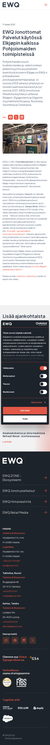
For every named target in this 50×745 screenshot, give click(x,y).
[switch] (43, 376)
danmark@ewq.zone (12, 626)
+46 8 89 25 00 (10, 591)
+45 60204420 (10, 621)
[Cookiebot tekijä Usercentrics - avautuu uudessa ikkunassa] (36, 324)
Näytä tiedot (36, 402)
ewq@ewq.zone (10, 565)
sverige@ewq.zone (12, 595)
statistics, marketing (26, 276)
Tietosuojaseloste (13, 738)
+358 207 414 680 (11, 560)
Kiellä (25, 419)
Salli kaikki (25, 410)
